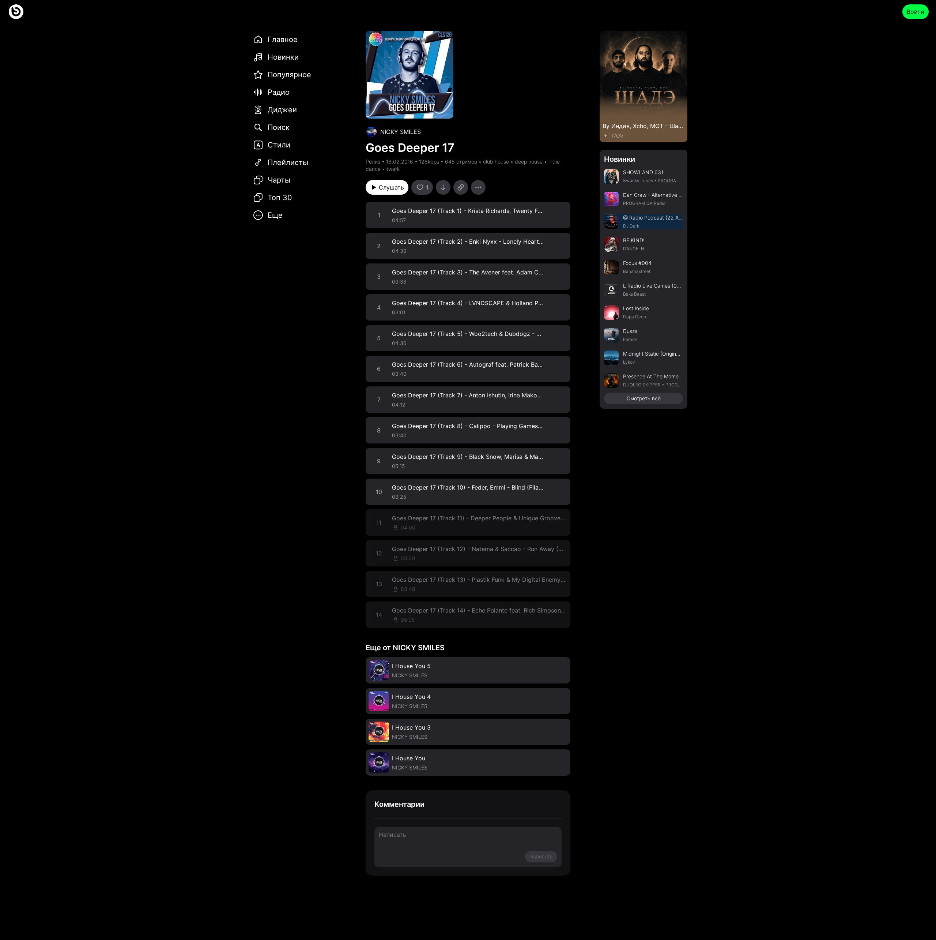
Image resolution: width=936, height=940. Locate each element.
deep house (529, 161)
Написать (541, 856)
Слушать (391, 187)
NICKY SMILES (400, 131)
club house (496, 161)
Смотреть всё (644, 398)
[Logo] (16, 11)
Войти (915, 11)
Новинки (619, 159)
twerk (393, 169)
